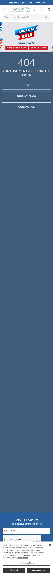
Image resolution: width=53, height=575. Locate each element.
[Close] (50, 545)
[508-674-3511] (42, 9)
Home (26, 85)
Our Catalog (26, 95)
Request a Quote (26, 3)
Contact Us (26, 106)
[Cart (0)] (49, 9)
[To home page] (19, 9)
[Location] (34, 9)
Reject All (14, 570)
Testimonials (40, 3)
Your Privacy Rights (26, 563)
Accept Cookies (38, 570)
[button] (4, 9)
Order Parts (12, 3)
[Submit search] (46, 17)
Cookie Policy (22, 558)
